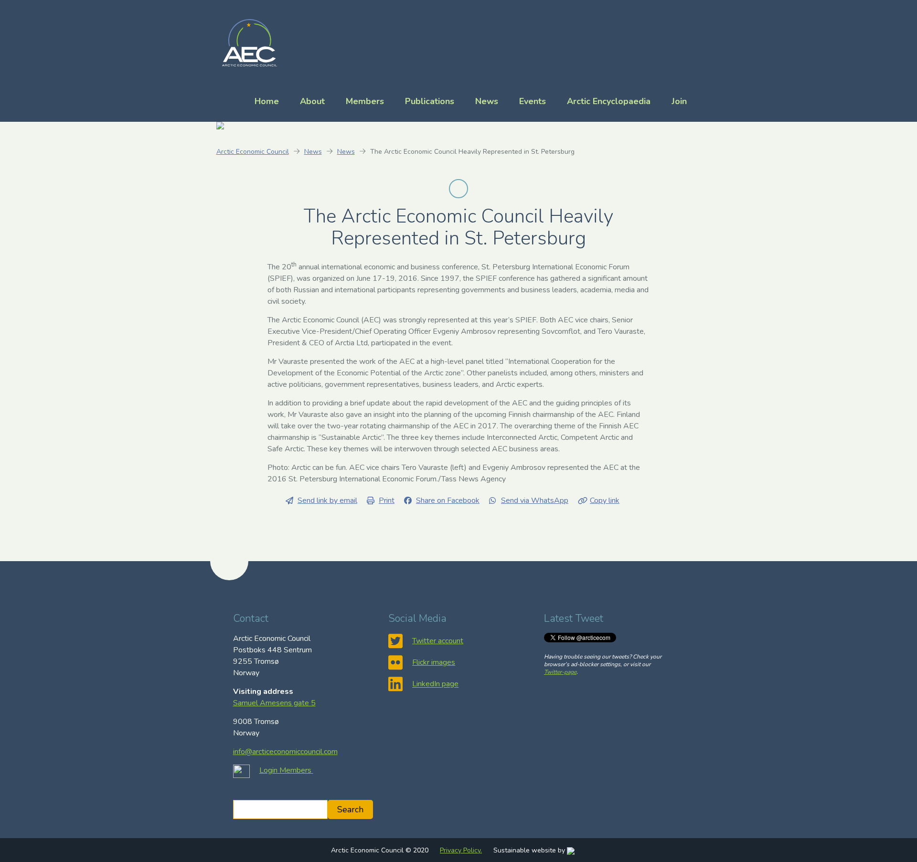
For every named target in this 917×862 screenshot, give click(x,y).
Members (365, 101)
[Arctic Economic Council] (249, 42)
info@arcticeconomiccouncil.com (285, 751)
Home (267, 101)
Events (532, 101)
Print (387, 500)
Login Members (286, 770)
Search (350, 809)
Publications (429, 101)
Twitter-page (560, 672)
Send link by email (327, 500)
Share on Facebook (448, 500)
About (312, 101)
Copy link (604, 500)
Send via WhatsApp (534, 500)
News (486, 101)
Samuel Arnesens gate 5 (274, 703)
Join (679, 101)
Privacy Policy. (461, 850)
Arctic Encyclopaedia (608, 101)
